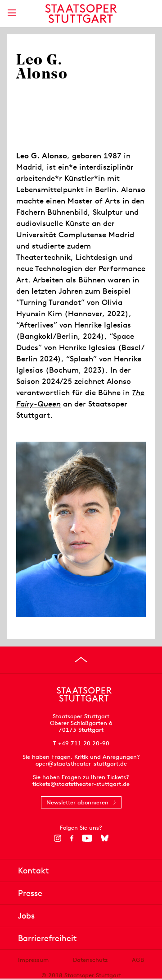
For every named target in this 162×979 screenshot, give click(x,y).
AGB (138, 960)
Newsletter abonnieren (77, 802)
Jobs (26, 915)
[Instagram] (58, 838)
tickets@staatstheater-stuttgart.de (81, 784)
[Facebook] (71, 838)
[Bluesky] (104, 838)
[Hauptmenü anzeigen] (11, 12)
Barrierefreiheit (47, 938)
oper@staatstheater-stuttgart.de (81, 763)
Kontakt (33, 870)
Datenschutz (90, 960)
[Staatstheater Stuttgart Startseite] (81, 13)
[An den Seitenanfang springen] (81, 659)
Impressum (33, 960)
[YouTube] (87, 838)
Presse (30, 893)
